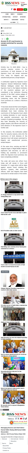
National (4, 439)
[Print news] (7, 39)
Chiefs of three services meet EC (10, 322)
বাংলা (25, 9)
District (15, 17)
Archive (20, 9)
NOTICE (22, 19)
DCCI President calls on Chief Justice (11, 230)
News (12, 14)
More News (5, 271)
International (6, 17)
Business (19, 14)
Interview (23, 17)
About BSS (6, 445)
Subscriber (15, 19)
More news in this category (9, 179)
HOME (7, 14)
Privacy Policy (7, 448)
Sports (6, 19)
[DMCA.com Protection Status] (4, 409)
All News (12, 22)
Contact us (6, 450)
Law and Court (8, 28)
